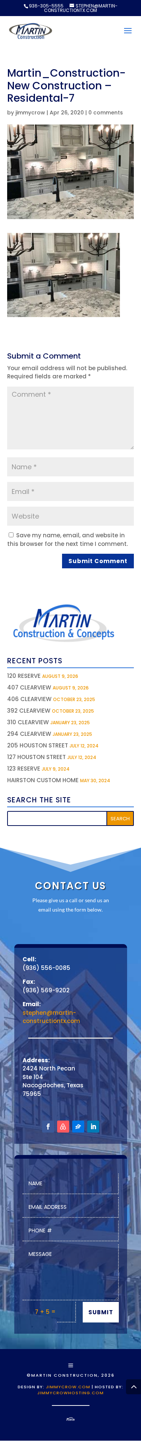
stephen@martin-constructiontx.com (51, 1017)
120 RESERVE (24, 676)
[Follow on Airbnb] (63, 1127)
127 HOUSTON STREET (36, 757)
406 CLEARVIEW (29, 699)
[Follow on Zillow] (78, 1127)
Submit (100, 1312)
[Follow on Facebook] (48, 1127)
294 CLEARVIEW (29, 734)
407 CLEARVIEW (29, 687)
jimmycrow (30, 112)
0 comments (105, 112)
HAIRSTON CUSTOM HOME (43, 780)
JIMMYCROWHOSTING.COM (70, 1393)
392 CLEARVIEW (28, 711)
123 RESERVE (23, 768)
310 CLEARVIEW (28, 722)
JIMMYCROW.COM (68, 1387)
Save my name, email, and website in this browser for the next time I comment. (67, 539)
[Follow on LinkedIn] (93, 1127)
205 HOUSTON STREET (37, 745)
